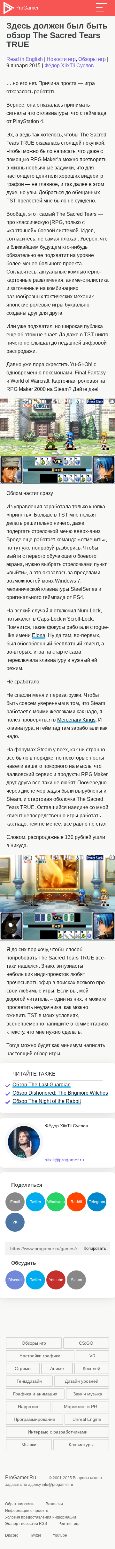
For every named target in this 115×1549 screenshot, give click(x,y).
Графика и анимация (35, 1393)
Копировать (93, 1246)
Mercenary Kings (76, 719)
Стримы (23, 1368)
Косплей (91, 1368)
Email (15, 1202)
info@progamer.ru (57, 1484)
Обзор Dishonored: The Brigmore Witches (60, 1093)
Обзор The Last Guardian (41, 1084)
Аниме (57, 1368)
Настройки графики (39, 1355)
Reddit (76, 1202)
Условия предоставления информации (40, 1517)
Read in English (24, 59)
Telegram (97, 1202)
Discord (15, 1280)
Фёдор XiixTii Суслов (69, 65)
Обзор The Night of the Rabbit (46, 1101)
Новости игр (61, 59)
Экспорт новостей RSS (26, 1523)
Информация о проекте (26, 1510)
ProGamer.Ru (20, 1477)
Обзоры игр (92, 59)
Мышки (28, 1444)
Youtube (56, 1280)
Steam (76, 1280)
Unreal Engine (87, 1419)
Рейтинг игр (69, 1523)
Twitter (35, 1202)
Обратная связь (19, 1504)
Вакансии (54, 1504)
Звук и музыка (87, 1393)
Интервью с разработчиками (58, 1431)
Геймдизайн (29, 1381)
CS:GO (86, 1343)
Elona (38, 635)
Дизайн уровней (81, 1381)
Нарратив (28, 1406)
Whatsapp (56, 1202)
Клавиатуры (81, 1444)
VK (15, 1222)
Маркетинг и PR (80, 1406)
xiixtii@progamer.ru (64, 1159)
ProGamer (26, 7)
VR (92, 1355)
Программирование (34, 1419)
